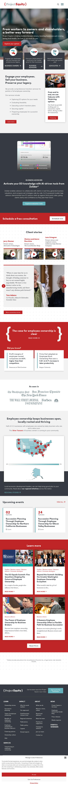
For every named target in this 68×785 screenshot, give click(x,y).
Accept (34, 774)
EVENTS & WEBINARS (54, 726)
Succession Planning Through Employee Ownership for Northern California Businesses (17, 522)
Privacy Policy (34, 783)
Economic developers (17, 571)
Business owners (15, 569)
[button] (65, 757)
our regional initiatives (30, 488)
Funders (7, 569)
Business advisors (10, 617)
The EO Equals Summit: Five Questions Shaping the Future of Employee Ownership (17, 578)
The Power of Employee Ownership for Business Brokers (15, 622)
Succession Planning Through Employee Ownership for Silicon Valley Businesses (48, 522)
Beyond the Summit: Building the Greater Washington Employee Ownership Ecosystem (50, 578)
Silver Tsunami (17, 430)
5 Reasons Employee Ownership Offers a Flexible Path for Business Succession (50, 622)
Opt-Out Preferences (34, 779)
